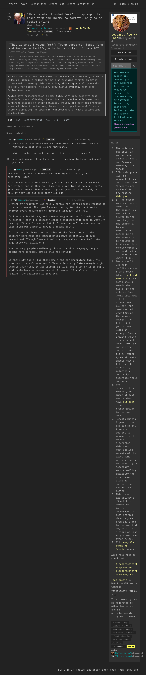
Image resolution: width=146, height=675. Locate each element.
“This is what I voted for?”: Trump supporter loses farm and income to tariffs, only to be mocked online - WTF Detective (56, 48)
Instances (93, 669)
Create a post (124, 59)
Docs (105, 669)
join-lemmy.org (128, 669)
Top (18, 120)
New (48, 120)
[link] (37, 35)
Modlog (131, 646)
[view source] (47, 35)
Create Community (78, 4)
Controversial (33, 120)
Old (56, 120)
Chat (67, 120)
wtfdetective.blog (36, 25)
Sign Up (133, 4)
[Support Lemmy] (93, 4)
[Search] (115, 4)
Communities (38, 4)
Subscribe (124, 52)
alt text (128, 402)
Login (122, 4)
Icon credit (119, 580)
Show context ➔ (16, 133)
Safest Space (17, 4)
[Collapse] (9, 139)
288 (31, 35)
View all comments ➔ (20, 126)
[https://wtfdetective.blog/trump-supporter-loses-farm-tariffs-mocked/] (19, 18)
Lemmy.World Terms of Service (126, 546)
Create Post (56, 4)
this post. (123, 196)
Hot (10, 120)
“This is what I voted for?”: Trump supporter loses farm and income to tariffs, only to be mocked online (64, 18)
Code (113, 669)
